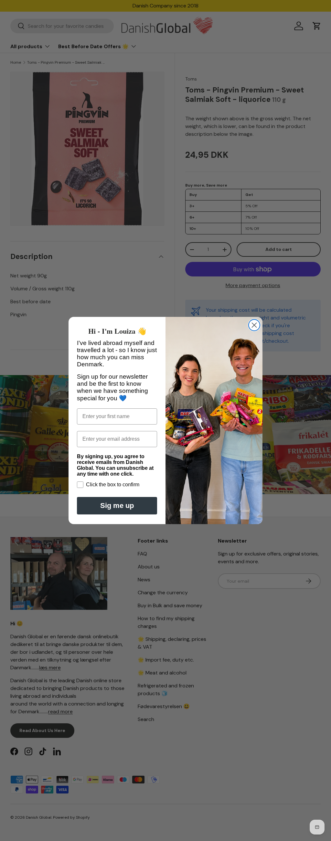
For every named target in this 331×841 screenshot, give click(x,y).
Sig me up (117, 505)
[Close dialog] (254, 325)
